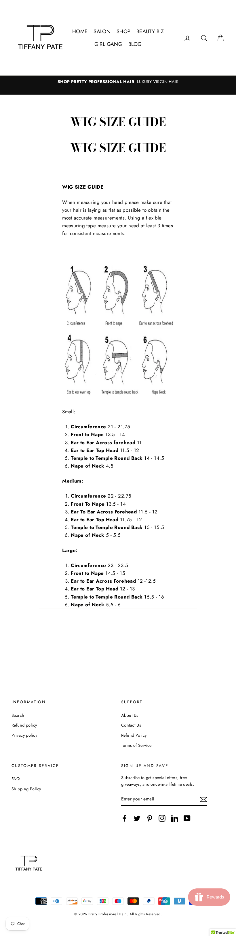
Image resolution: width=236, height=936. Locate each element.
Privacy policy (24, 735)
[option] (118, 81)
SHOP (124, 31)
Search (18, 715)
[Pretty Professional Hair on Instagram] (162, 818)
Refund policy (24, 725)
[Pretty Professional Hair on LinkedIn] (174, 818)
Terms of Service (136, 745)
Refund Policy (134, 735)
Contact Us (131, 725)
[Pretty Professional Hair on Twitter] (137, 818)
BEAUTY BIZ (150, 31)
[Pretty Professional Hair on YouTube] (187, 818)
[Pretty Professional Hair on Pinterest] (149, 818)
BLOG (135, 44)
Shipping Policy (26, 789)
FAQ (16, 779)
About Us (129, 715)
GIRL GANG (108, 44)
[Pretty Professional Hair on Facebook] (124, 818)
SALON (102, 31)
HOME (80, 31)
